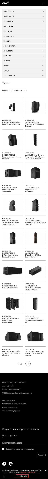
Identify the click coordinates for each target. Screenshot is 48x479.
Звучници (8, 31)
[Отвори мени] (44, 3)
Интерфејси (9, 26)
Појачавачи (9, 11)
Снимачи (8, 56)
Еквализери (9, 16)
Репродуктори (10, 46)
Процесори (8, 51)
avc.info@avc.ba (8, 386)
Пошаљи (41, 455)
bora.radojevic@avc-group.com (14, 403)
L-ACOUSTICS (17, 90)
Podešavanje (22, 476)
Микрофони (9, 36)
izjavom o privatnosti (28, 472)
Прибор (7, 61)
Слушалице (9, 21)
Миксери (7, 41)
